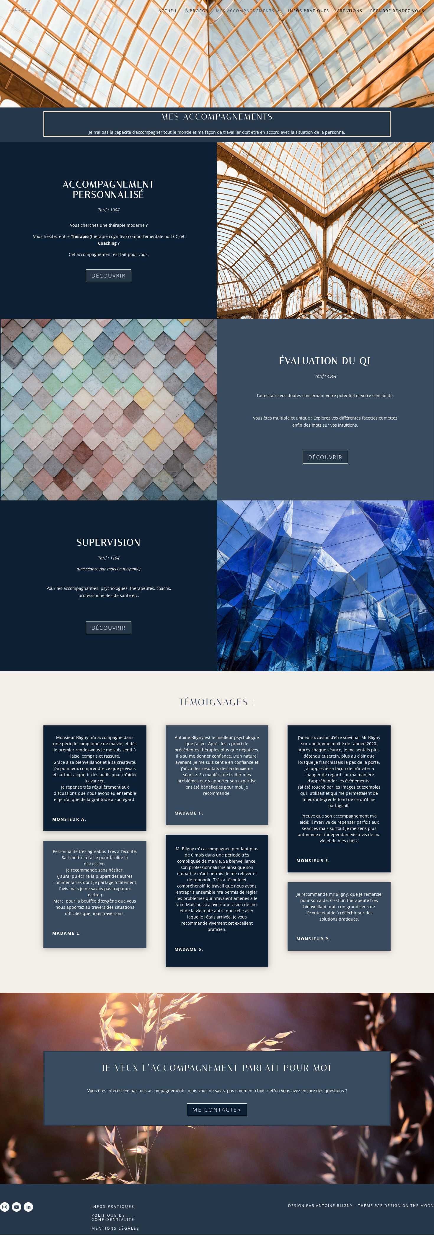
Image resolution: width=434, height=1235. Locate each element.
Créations (350, 11)
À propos (196, 11)
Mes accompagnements (245, 11)
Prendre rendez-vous (397, 11)
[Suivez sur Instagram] (4, 1207)
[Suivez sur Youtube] (16, 1207)
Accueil (168, 11)
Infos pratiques (308, 11)
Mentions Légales (116, 1228)
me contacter (217, 1109)
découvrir (109, 275)
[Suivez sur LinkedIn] (28, 1207)
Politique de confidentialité (113, 1217)
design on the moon (409, 1205)
